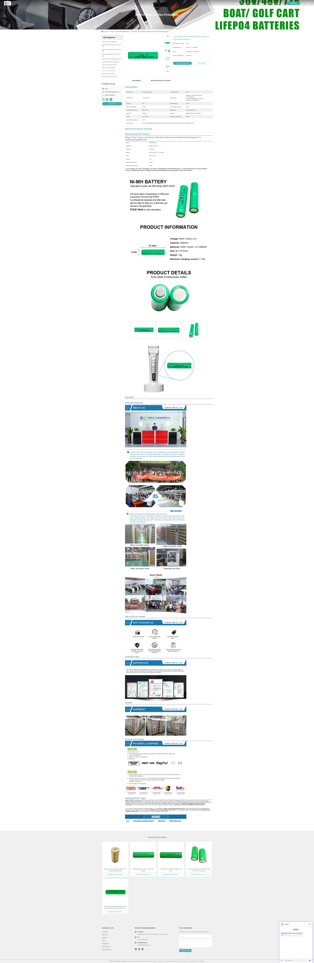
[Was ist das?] (103, 99)
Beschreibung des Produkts (161, 80)
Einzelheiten (136, 80)
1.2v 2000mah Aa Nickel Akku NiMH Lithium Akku (171, 869)
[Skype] (110, 99)
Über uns (246, 3)
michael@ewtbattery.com (112, 92)
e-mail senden (185, 950)
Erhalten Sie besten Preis (182, 63)
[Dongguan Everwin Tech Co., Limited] (7, 3)
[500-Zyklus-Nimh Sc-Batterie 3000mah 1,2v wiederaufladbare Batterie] (115, 855)
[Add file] (281, 960)
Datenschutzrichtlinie (114, 961)
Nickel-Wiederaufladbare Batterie (144, 821)
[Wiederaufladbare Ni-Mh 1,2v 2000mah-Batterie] (143, 855)
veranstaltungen (269, 3)
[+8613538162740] (142, 949)
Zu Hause (238, 3)
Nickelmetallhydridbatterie (122, 31)
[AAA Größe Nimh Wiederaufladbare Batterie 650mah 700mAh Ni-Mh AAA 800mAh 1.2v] (115, 892)
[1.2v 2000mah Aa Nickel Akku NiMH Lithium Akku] (171, 855)
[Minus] (310, 924)
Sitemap (123, 961)
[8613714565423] (139, 949)
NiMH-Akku (161, 821)
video (261, 3)
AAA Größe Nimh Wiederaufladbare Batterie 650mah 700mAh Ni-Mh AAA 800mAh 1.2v (115, 907)
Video (103, 940)
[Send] (310, 960)
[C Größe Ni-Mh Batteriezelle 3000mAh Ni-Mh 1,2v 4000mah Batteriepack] (198, 855)
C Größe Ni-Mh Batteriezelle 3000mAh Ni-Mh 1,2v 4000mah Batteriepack (198, 869)
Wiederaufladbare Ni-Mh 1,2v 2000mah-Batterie (143, 869)
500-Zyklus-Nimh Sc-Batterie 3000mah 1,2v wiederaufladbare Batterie (115, 869)
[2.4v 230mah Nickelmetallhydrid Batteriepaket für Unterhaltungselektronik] (144, 54)
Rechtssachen (106, 946)
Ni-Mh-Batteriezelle (175, 821)
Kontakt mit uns (106, 949)
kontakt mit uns (279, 3)
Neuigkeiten (105, 943)
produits (253, 3)
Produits (112, 31)
